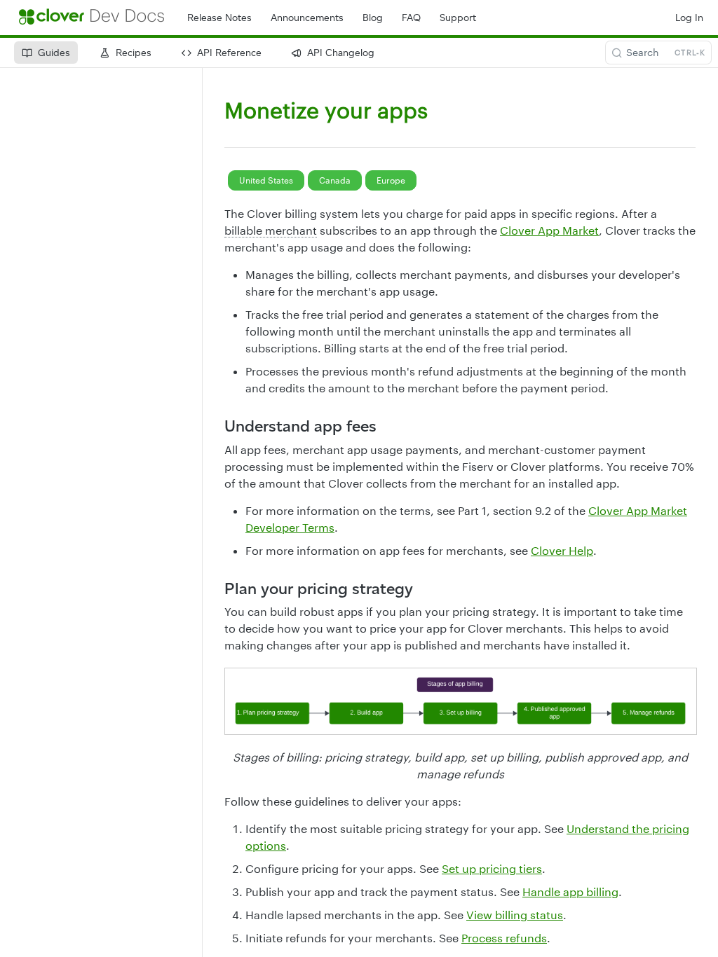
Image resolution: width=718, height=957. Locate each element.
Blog (373, 18)
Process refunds (504, 937)
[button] (460, 701)
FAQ (411, 18)
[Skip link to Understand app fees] (215, 426)
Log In (689, 18)
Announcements (307, 18)
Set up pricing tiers (492, 868)
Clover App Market (549, 230)
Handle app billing (570, 891)
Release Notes (219, 18)
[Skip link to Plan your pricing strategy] (215, 588)
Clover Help (562, 550)
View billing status (514, 914)
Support (458, 18)
